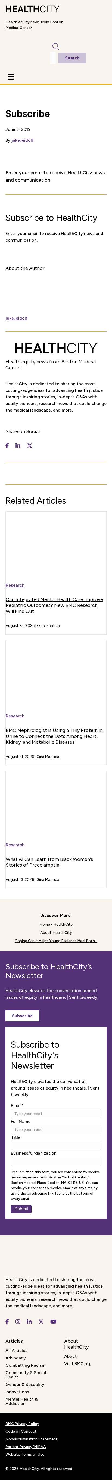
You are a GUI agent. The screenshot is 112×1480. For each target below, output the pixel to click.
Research (15, 585)
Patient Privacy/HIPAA (25, 1446)
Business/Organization (34, 1153)
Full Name (20, 1121)
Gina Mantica (48, 625)
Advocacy (15, 1357)
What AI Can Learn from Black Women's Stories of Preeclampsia (49, 862)
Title (15, 1137)
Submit (21, 1209)
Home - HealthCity (56, 924)
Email (17, 1105)
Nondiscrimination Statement (31, 1439)
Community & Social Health (25, 1375)
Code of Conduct (21, 1431)
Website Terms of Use (24, 1454)
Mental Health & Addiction (21, 1401)
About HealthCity (56, 932)
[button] (22, 1015)
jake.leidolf (22, 140)
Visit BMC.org (78, 1363)
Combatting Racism (25, 1365)
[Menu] (10, 76)
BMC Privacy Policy (22, 1423)
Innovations (17, 1391)
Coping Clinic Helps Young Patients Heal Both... (56, 941)
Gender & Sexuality (24, 1384)
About (70, 1356)
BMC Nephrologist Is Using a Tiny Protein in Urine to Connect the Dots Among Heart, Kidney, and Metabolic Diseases (54, 736)
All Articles (16, 1350)
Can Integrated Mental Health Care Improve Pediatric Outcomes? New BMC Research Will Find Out (54, 605)
